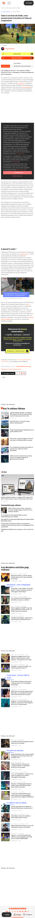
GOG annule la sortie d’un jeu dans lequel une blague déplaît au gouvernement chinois (21, 457)
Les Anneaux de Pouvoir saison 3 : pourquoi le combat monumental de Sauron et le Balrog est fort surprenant (17, 525)
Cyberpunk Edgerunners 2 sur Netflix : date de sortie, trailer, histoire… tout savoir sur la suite (21, 658)
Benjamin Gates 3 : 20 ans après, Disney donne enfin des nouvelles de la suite (21, 577)
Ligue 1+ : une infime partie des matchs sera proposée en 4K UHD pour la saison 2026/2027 (21, 836)
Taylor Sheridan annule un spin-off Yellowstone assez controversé (22, 826)
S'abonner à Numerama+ (16, 351)
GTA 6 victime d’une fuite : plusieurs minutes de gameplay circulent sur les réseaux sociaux (20, 509)
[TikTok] (9, 912)
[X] (12, 912)
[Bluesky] (26, 912)
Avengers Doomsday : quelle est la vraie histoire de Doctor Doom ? (21, 618)
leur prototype (26, 87)
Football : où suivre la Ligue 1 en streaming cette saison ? (21, 667)
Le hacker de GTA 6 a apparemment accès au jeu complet (22, 742)
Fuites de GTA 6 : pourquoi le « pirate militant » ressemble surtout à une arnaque (20, 765)
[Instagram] (15, 912)
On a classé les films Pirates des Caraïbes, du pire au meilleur (21, 599)
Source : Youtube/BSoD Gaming (12, 298)
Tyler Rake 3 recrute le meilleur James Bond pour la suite (20, 816)
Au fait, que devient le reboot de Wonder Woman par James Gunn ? (22, 807)
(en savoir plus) (19, 154)
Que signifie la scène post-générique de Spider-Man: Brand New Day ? (17, 520)
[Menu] (9, 3)
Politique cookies (22, 170)
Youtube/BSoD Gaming (23, 366)
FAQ (27, 304)
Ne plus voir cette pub (8, 404)
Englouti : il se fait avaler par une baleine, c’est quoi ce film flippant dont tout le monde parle (22, 702)
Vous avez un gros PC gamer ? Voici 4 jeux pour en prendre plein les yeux (21, 439)
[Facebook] (17, 912)
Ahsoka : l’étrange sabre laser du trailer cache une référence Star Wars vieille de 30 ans (21, 785)
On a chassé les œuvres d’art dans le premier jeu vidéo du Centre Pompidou (21, 448)
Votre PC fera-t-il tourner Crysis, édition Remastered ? (20, 422)
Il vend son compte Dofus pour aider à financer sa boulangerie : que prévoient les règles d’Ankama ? (22, 795)
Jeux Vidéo (16, 11)
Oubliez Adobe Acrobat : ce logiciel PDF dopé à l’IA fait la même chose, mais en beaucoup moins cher (21, 414)
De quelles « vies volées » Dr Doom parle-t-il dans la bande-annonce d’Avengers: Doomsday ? (22, 590)
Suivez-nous (5, 66)
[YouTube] (7, 912)
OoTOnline (21, 83)
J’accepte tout (18, 173)
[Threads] (28, 912)
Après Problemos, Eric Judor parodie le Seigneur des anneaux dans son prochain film (22, 755)
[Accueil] (3, 3)
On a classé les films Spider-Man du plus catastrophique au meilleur (14, 515)
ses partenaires (15, 162)
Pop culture (6, 11)
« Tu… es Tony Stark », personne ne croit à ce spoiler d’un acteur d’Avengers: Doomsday (22, 775)
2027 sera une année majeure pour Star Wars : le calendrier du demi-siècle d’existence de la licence (22, 692)
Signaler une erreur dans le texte (11, 369)
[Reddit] (20, 912)
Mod (4, 377)
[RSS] (23, 912)
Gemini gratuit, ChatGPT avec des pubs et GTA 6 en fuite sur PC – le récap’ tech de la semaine (21, 609)
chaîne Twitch (24, 254)
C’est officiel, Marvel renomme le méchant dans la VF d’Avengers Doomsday (21, 683)
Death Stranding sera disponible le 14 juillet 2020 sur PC (22, 430)
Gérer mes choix (17, 176)
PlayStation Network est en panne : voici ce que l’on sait (17, 530)
